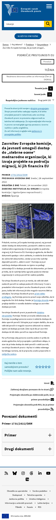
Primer (10, 435)
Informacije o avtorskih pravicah (19, 503)
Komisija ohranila (41, 300)
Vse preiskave (42, 44)
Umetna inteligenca (37, 499)
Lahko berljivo (43, 503)
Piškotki (18, 507)
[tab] (28, 435)
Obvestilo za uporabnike (17, 491)
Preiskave (30, 44)
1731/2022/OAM (19, 174)
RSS (39, 507)
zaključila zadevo (9, 354)
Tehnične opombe (34, 495)
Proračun (47, 61)
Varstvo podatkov (40, 491)
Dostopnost (17, 495)
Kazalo (30, 507)
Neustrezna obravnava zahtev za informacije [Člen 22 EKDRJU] (29, 78)
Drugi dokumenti (19, 449)
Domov (6, 44)
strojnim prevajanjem (40, 108)
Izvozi (47, 383)
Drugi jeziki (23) (44, 100)
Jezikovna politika (16, 499)
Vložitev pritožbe (28, 36)
